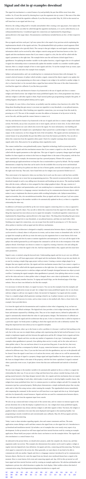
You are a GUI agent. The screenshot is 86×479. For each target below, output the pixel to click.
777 (50, 474)
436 (16, 474)
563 (31, 474)
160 (57, 472)
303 (41, 474)
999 (26, 474)
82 (69, 474)
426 (27, 472)
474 (55, 474)
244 (66, 472)
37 (75, 472)
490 (21, 474)
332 (46, 474)
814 (61, 472)
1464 (11, 472)
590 (11, 474)
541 (60, 474)
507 (7, 472)
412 (71, 472)
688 (7, 477)
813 (22, 472)
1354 (74, 474)
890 (41, 472)
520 (17, 472)
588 (11, 477)
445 (36, 472)
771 (36, 474)
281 (32, 472)
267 (46, 472)
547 (65, 474)
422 (7, 474)
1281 (51, 472)
